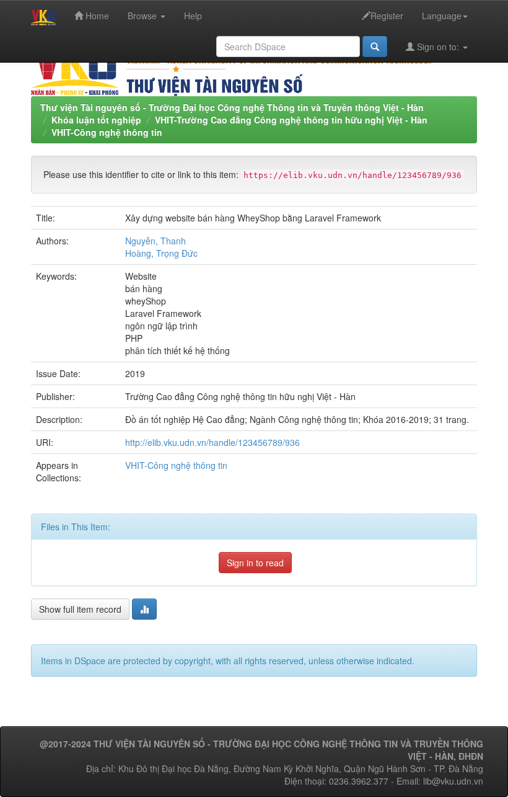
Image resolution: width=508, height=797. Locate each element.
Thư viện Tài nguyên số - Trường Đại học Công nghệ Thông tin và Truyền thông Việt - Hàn (232, 107)
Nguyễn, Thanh (155, 240)
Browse (143, 15)
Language (442, 15)
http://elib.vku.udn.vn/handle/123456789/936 (212, 442)
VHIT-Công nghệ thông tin (106, 132)
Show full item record (80, 609)
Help (193, 15)
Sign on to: (438, 46)
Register (386, 15)
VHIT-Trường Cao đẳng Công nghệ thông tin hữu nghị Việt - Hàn (291, 120)
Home (96, 15)
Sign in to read (255, 562)
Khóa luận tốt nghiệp (96, 120)
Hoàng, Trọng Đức (161, 253)
